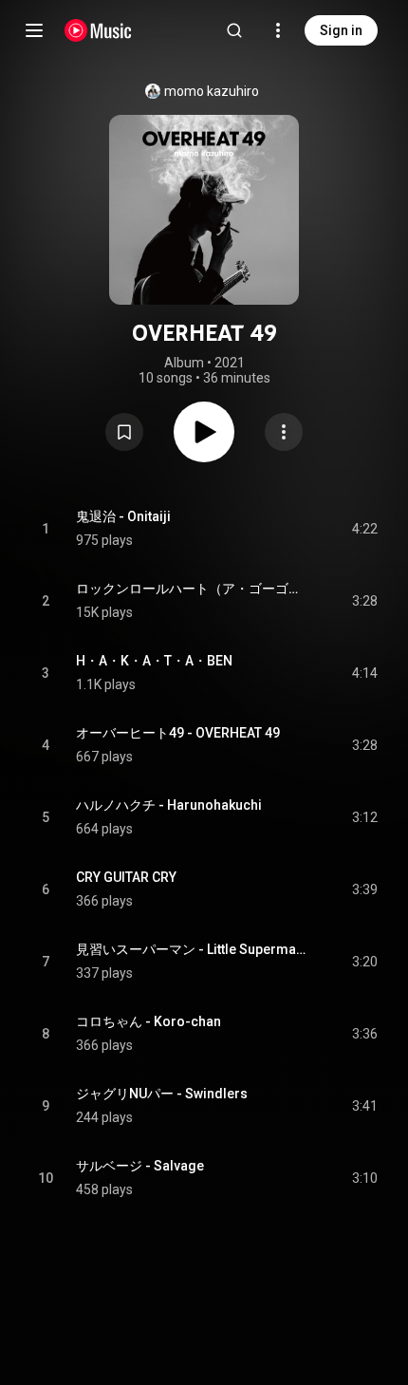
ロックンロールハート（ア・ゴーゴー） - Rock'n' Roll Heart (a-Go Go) (192, 588)
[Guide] (34, 30)
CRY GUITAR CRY (126, 877)
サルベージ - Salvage (140, 1165)
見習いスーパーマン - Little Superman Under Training (192, 949)
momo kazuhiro (211, 91)
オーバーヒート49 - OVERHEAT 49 (178, 732)
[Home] (98, 30)
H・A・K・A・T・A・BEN (154, 660)
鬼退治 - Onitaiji (123, 516)
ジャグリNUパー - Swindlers (162, 1093)
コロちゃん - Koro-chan (148, 1021)
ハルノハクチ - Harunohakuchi (169, 805)
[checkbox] (364, 528)
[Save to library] (124, 432)
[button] (124, 432)
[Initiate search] (234, 30)
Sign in (341, 30)
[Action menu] (284, 432)
